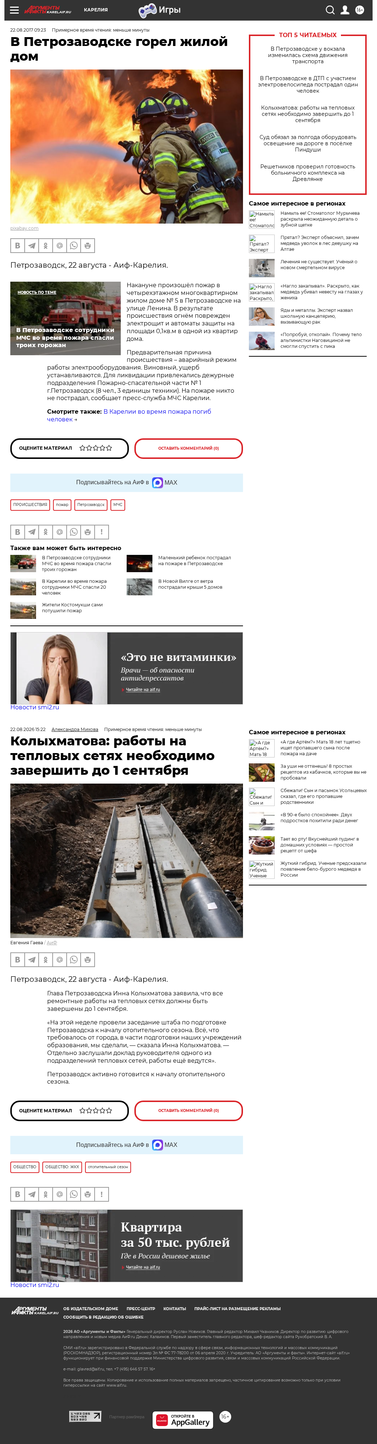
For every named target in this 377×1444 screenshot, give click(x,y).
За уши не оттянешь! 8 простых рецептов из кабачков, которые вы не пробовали (323, 772)
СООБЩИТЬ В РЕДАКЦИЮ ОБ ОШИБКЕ (103, 1317)
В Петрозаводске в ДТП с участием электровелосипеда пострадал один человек (308, 84)
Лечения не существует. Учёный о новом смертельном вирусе (319, 264)
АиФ (52, 942)
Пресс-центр (141, 1308)
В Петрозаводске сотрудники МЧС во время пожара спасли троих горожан (76, 563)
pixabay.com (24, 228)
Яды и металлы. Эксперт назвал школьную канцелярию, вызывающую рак (317, 316)
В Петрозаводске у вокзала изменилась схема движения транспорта (308, 55)
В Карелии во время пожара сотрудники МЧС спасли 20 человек (74, 587)
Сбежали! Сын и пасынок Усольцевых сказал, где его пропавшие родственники (324, 796)
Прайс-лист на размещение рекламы (237, 1308)
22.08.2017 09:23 (28, 30)
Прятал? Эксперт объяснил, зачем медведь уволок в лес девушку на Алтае (320, 243)
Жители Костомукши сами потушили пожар (72, 607)
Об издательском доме (90, 1308)
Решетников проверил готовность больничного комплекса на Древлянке (307, 173)
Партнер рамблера (126, 1417)
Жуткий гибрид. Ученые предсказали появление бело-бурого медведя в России (323, 869)
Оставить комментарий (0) (188, 448)
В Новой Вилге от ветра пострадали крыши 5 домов (190, 584)
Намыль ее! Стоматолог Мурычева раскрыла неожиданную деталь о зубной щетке (320, 219)
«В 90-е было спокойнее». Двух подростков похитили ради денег (319, 817)
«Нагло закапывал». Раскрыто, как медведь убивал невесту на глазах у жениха (322, 291)
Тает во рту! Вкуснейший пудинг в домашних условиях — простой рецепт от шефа (320, 844)
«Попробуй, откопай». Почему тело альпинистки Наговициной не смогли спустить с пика (321, 340)
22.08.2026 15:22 (28, 729)
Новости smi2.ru (34, 707)
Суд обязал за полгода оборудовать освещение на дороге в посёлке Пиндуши (308, 143)
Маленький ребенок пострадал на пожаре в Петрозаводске (194, 560)
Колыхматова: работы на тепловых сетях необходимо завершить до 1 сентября (308, 114)
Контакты (174, 1308)
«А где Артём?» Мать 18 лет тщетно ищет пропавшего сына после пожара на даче (320, 747)
